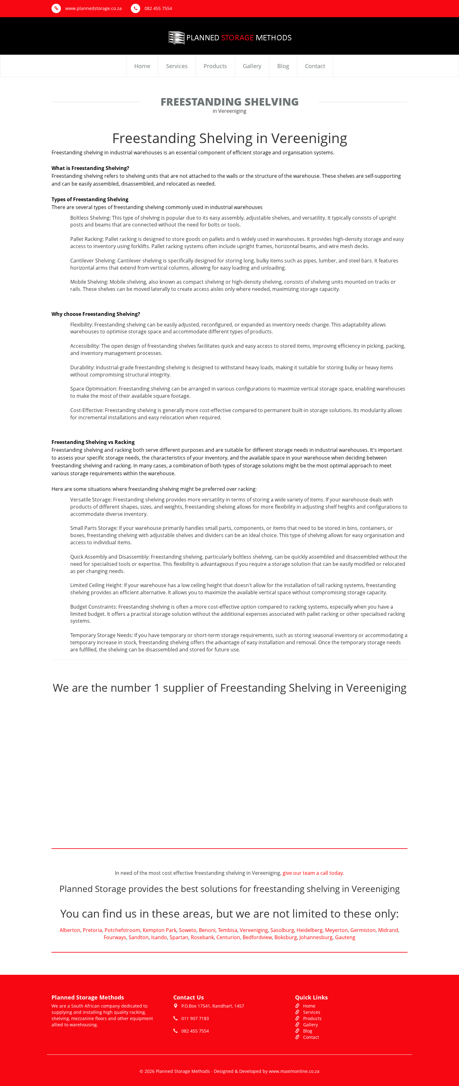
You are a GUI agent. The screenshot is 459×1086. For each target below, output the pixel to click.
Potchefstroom (122, 930)
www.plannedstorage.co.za (93, 8)
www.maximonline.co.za (294, 1071)
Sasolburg (282, 930)
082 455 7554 (157, 8)
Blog (283, 66)
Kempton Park (159, 930)
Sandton (139, 937)
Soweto (187, 930)
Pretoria (92, 930)
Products (215, 66)
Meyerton (336, 930)
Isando (159, 937)
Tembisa (227, 930)
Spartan (179, 937)
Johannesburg (316, 937)
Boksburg (285, 937)
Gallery (252, 66)
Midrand (388, 930)
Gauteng (345, 937)
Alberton (70, 930)
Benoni (207, 930)
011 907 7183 (195, 1018)
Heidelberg (310, 930)
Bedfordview (257, 937)
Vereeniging (254, 930)
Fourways (115, 937)
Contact (315, 66)
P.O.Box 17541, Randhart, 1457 (212, 1006)
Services (177, 66)
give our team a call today (313, 872)
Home (142, 66)
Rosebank (202, 937)
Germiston (363, 930)
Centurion (228, 937)
